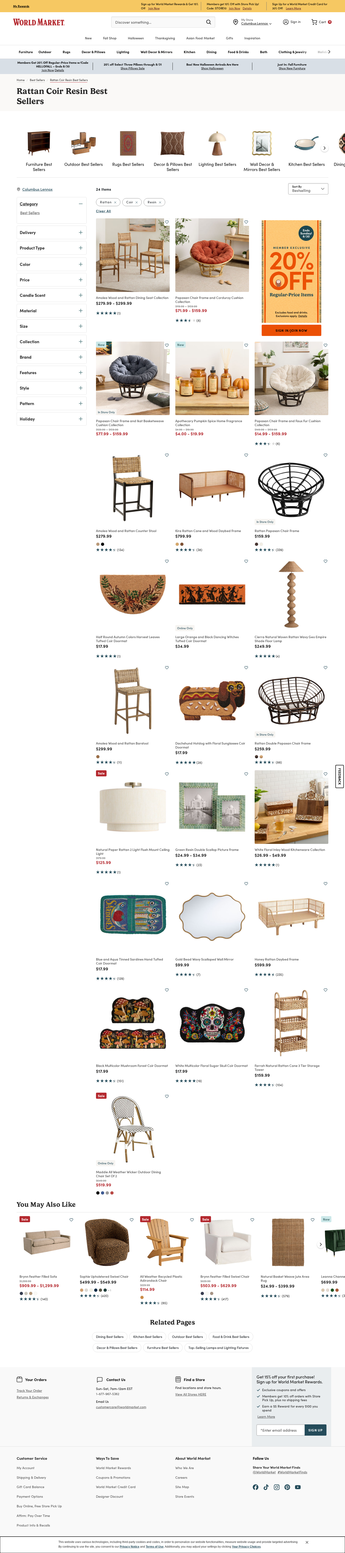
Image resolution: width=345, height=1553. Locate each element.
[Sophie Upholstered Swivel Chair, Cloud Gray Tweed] (86, 1290)
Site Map (182, 1487)
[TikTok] (266, 1487)
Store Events (184, 1496)
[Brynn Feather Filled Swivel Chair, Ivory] (207, 1293)
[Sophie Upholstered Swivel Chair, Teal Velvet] (105, 1290)
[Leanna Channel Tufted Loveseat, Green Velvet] (332, 1290)
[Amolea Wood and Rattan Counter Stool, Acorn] (98, 544)
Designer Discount (109, 1496)
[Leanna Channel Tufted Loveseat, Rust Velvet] (337, 1290)
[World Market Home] (39, 22)
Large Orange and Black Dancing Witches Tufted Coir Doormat (207, 638)
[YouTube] (298, 1487)
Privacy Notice (129, 1546)
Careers (181, 1477)
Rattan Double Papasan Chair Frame (283, 743)
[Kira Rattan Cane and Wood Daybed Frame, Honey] (177, 544)
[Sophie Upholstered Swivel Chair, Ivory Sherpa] (91, 1290)
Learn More (293, 8)
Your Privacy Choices (246, 1546)
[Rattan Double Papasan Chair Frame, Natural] (261, 757)
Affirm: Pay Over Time (33, 1515)
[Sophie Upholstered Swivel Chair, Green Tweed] (100, 1290)
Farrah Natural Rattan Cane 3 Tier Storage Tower (287, 1067)
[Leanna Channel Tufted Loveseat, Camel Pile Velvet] (323, 1290)
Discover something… (133, 22)
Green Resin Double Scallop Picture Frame (207, 849)
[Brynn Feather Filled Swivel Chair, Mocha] (212, 1293)
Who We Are (184, 1468)
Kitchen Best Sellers (147, 1336)
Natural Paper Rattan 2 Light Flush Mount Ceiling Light (133, 851)
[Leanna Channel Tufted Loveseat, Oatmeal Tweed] (328, 1290)
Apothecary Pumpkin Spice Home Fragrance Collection (208, 422)
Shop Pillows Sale (133, 68)
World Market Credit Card (116, 1487)
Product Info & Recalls (33, 1525)
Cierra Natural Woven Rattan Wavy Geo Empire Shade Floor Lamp (290, 638)
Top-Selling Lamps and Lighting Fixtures (218, 1347)
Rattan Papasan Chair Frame (277, 530)
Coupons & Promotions (113, 1477)
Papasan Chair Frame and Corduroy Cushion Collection (209, 299)
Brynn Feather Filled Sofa (38, 1276)
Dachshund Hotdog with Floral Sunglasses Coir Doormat (210, 745)
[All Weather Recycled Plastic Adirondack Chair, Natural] (142, 1297)
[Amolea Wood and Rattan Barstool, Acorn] (98, 757)
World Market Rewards (113, 1468)
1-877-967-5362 (107, 1394)
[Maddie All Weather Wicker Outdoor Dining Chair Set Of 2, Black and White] (98, 1193)
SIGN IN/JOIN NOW (291, 330)
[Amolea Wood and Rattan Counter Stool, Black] (102, 544)
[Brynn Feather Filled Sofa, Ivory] (35, 1293)
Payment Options (30, 1496)
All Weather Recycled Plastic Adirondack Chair (161, 1278)
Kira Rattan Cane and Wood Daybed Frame (208, 530)
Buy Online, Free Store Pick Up (39, 1506)
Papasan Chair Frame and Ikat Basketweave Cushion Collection (130, 422)
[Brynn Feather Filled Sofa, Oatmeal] (26, 1293)
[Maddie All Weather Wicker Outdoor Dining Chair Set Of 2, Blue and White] (102, 1193)
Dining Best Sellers (109, 1336)
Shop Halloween (212, 68)
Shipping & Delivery (31, 1477)
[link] (321, 22)
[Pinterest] (287, 1487)
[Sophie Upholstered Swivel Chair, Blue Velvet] (96, 1290)
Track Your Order (29, 1390)
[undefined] (314, 52)
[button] (26, 52)
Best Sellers (37, 80)
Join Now (154, 8)
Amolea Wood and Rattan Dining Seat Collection (132, 297)
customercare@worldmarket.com (121, 1407)
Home (21, 80)
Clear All (103, 211)
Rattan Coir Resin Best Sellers (69, 80)
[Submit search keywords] (208, 22)
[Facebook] (255, 1487)
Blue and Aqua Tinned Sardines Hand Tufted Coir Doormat (129, 961)
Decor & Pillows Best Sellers (117, 1347)
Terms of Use (155, 1546)
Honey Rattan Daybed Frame (277, 959)
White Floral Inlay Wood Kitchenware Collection (290, 849)
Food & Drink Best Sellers (231, 1336)
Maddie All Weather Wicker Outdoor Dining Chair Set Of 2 (128, 1173)
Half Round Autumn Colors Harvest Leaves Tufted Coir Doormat (128, 638)
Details (247, 8)
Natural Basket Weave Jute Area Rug (285, 1278)
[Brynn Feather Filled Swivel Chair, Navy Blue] (202, 1293)
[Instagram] (277, 1487)
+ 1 (109, 1290)
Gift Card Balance (30, 1487)
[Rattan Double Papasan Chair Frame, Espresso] (256, 757)
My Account (25, 1468)
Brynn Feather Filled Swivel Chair (224, 1276)
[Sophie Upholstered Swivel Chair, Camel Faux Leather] (82, 1290)
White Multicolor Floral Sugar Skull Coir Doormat (211, 1065)
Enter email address (279, 1430)
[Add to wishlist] (167, 222)
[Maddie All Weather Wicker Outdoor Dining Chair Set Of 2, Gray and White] (107, 1193)
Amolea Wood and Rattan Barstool (122, 743)
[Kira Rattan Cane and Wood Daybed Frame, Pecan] (182, 544)
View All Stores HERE (190, 1394)
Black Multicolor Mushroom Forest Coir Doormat (132, 1065)
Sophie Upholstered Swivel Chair (104, 1276)
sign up (315, 1430)
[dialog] (172, 1545)
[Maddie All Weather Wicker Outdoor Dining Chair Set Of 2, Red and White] (112, 1193)
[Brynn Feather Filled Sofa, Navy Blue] (21, 1293)
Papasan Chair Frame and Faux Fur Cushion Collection (288, 422)
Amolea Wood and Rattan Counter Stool (126, 530)
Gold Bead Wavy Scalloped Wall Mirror (204, 959)
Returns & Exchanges (33, 1397)
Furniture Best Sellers (163, 1347)
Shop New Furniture (292, 68)
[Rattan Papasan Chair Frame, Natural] (261, 544)
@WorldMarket (264, 1472)
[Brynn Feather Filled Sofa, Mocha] (31, 1293)
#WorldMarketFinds (292, 1472)
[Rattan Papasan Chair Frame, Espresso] (256, 544)
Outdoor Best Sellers (187, 1336)
